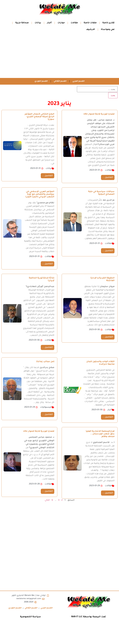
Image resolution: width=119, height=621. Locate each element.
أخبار (49, 23)
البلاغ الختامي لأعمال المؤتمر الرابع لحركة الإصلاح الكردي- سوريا (39, 117)
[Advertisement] (59, 56)
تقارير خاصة (108, 23)
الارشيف (90, 29)
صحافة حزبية (22, 23)
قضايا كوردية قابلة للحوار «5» (38, 431)
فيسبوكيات (46, 407)
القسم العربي (78, 81)
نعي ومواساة (108, 29)
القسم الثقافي (60, 81)
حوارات (61, 23)
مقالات (74, 23)
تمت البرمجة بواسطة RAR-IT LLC (88, 617)
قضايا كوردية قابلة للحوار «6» (99, 114)
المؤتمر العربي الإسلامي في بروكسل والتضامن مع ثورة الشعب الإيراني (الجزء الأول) (40, 194)
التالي (47, 500)
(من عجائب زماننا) (45, 362)
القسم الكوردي (41, 81)
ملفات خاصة (90, 23)
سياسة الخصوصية (30, 617)
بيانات (38, 23)
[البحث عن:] (97, 89)
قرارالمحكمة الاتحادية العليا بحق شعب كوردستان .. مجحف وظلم (100, 434)
